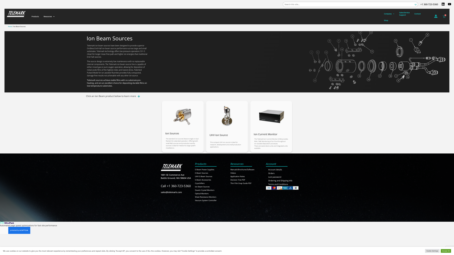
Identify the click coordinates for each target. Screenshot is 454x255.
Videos (233, 173)
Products (35, 16)
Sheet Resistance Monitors (205, 197)
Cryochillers (200, 183)
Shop (386, 20)
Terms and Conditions (278, 184)
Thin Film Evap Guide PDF (240, 183)
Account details (275, 169)
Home (10, 27)
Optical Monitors (202, 193)
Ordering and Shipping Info (280, 180)
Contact (417, 14)
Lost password (274, 177)
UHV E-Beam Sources (203, 176)
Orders (271, 173)
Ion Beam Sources (202, 186)
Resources (48, 16)
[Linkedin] (443, 4)
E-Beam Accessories (203, 180)
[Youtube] (449, 4)
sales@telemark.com (171, 192)
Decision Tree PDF (237, 180)
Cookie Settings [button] (432, 251)
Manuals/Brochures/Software (242, 169)
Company (388, 14)
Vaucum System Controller (206, 200)
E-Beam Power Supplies (204, 169)
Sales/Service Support (404, 13)
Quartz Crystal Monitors (204, 190)
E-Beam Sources (201, 173)
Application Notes (237, 176)
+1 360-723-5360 (429, 4)
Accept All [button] (446, 251)
